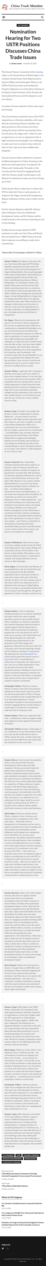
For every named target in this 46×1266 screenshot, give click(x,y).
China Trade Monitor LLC (25, 1259)
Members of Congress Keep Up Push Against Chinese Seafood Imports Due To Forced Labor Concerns (23, 1223)
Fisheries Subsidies (31, 1155)
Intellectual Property (12, 1159)
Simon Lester (17, 63)
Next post (6, 1183)
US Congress (23, 25)
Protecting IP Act (30, 654)
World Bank (30, 1159)
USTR (18, 1155)
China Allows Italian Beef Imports (15, 1186)
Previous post (8, 1171)
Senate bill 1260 (10, 659)
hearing (39, 72)
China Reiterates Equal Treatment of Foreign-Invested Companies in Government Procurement (21, 1174)
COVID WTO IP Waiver (11, 1162)
